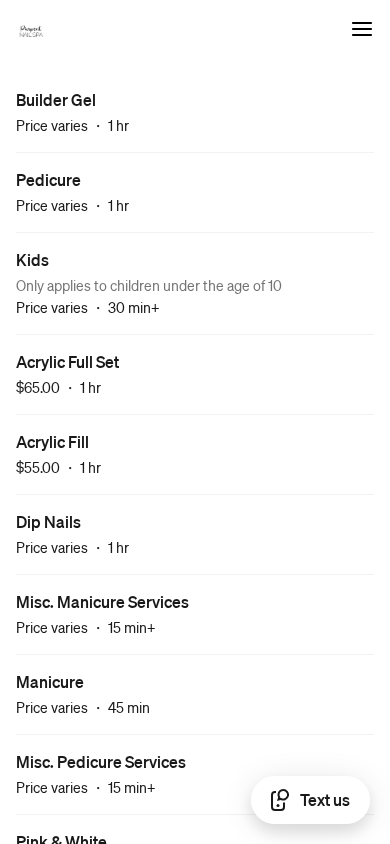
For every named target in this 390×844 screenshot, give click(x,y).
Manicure (50, 681)
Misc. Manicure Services (102, 601)
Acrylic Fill (52, 441)
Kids (32, 259)
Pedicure (48, 179)
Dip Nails (48, 521)
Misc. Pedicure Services (101, 761)
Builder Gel (56, 99)
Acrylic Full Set (67, 361)
